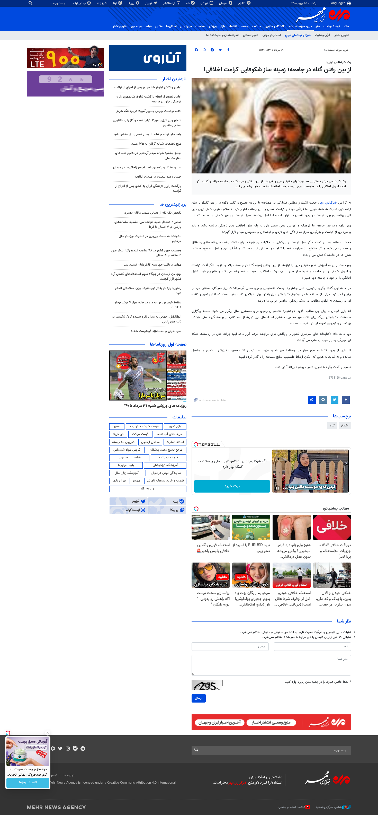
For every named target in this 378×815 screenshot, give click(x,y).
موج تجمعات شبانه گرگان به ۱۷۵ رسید (156, 143)
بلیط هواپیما (126, 465)
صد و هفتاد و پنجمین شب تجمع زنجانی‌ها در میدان (147, 167)
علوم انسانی (250, 35)
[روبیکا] (53, 749)
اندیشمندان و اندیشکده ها (222, 35)
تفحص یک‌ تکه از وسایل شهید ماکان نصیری (152, 212)
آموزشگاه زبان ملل (127, 473)
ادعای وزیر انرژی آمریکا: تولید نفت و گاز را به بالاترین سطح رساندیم (147, 123)
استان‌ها (171, 26)
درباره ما (69, 775)
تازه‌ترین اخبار (174, 79)
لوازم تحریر (175, 426)
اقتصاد (233, 26)
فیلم (149, 26)
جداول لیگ (79, 3)
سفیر (117, 426)
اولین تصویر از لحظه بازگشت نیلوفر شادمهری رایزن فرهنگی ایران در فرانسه (148, 99)
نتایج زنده (102, 3)
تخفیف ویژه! (28, 783)
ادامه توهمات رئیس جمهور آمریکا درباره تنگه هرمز (148, 111)
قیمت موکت (140, 434)
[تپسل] (196, 444)
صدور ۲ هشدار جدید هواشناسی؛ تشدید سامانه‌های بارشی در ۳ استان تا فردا (147, 225)
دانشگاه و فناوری (275, 26)
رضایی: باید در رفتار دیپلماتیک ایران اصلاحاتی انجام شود (148, 291)
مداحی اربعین (150, 442)
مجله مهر (136, 26)
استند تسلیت (175, 442)
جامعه (244, 26)
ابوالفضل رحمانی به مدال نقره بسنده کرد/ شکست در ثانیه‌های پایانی (146, 319)
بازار (222, 26)
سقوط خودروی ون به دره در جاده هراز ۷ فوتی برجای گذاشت (147, 305)
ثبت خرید (232, 486)
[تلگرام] (82, 749)
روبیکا (131, 3)
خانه (346, 26)
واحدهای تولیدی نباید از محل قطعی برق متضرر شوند (146, 134)
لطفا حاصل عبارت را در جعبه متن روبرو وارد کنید (318, 682)
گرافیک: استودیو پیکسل (291, 807)
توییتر (149, 3)
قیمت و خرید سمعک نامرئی (165, 480)
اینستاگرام (169, 3)
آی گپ (205, 3)
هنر (318, 26)
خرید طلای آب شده (170, 434)
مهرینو (136, 480)
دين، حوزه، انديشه (300, 26)
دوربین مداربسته (123, 442)
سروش (223, 3)
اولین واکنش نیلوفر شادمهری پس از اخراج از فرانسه (147, 87)
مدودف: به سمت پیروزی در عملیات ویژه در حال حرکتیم (150, 239)
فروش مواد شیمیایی (126, 449)
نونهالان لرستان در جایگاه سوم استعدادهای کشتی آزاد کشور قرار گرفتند (146, 276)
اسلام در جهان (272, 35)
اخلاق (344, 425)
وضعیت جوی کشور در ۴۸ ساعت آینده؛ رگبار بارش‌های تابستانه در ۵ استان (146, 253)
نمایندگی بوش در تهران (166, 473)
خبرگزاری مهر (328, 202)
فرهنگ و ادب (331, 26)
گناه (332, 425)
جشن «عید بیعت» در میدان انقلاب (158, 176)
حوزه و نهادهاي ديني (298, 35)
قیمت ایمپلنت (168, 457)
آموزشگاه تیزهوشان (165, 465)
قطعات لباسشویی (129, 457)
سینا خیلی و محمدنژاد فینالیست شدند (156, 331)
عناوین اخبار (342, 35)
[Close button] (47, 732)
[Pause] (277, 488)
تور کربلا (118, 434)
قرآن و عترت (322, 35)
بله (188, 3)
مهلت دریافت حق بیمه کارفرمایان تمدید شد (152, 264)
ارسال (198, 698)
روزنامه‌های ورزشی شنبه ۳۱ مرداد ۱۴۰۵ (155, 406)
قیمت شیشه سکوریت (144, 426)
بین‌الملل (186, 26)
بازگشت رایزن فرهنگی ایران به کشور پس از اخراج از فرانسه (148, 188)
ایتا (115, 3)
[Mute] (285, 488)
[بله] (75, 749)
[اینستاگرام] (68, 749)
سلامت (256, 26)
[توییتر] (60, 749)
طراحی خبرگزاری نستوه (329, 807)
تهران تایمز (119, 480)
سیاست (200, 26)
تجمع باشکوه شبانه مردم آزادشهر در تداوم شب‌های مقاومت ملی (148, 156)
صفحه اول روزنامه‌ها (168, 344)
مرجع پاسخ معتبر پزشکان (166, 449)
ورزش (213, 26)
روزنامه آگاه (147, 488)
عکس (159, 26)
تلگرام (242, 3)
